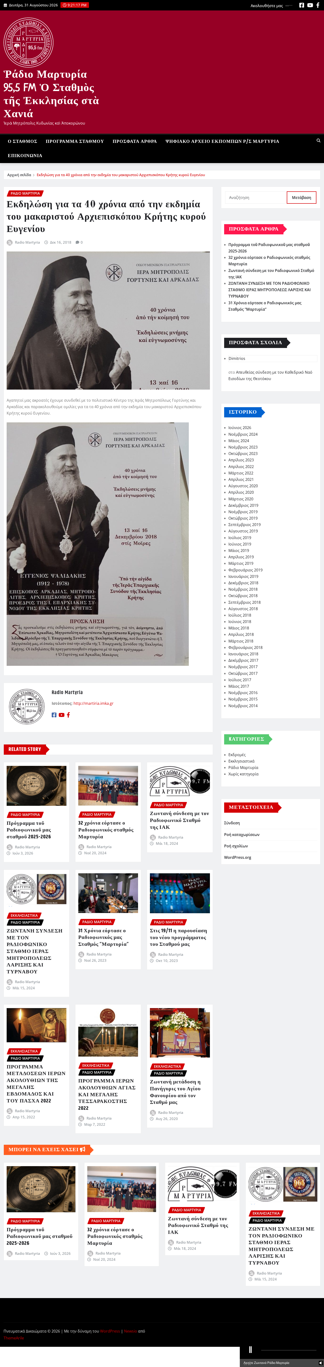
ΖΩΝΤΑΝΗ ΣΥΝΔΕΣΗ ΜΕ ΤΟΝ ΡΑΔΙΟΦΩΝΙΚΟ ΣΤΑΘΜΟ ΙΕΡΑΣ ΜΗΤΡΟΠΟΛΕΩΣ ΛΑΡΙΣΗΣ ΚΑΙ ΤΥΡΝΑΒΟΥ (35, 951)
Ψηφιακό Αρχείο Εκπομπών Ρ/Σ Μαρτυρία (222, 141)
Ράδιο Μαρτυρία (243, 767)
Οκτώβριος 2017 (243, 673)
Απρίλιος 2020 (241, 492)
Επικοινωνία (25, 155)
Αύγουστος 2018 (243, 608)
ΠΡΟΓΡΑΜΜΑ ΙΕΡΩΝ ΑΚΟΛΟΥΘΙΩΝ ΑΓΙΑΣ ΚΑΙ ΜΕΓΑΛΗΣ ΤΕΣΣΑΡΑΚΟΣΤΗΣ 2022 (107, 1094)
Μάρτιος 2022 (240, 473)
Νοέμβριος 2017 (243, 666)
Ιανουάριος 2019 (243, 576)
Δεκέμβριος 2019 (243, 505)
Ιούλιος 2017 (239, 679)
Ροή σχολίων (236, 846)
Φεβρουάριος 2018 (245, 647)
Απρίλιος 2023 (241, 460)
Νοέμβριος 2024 (243, 434)
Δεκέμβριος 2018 (243, 582)
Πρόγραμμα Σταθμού (75, 141)
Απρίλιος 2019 (241, 557)
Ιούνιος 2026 (239, 427)
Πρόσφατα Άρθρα (135, 141)
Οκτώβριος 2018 (243, 595)
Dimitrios (237, 358)
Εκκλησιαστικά (241, 761)
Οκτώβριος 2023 (243, 453)
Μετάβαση (301, 197)
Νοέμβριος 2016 (243, 692)
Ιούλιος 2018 (239, 615)
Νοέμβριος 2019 (243, 511)
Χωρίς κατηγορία (243, 774)
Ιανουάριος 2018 (243, 654)
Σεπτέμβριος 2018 (244, 602)
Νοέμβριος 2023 (243, 447)
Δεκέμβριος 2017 (243, 660)
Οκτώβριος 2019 (243, 518)
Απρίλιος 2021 (241, 479)
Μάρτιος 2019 (240, 563)
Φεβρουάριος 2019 (245, 570)
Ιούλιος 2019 (239, 537)
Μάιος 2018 (238, 628)
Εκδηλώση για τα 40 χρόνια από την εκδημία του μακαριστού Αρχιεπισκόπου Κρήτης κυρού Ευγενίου (121, 174)
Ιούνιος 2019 (239, 544)
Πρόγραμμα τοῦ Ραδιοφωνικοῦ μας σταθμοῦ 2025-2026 (29, 830)
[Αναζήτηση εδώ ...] (318, 140)
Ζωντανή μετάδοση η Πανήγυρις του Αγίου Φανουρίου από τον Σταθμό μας (175, 1092)
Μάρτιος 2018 (240, 641)
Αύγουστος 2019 (243, 531)
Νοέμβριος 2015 (243, 699)
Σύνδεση (232, 823)
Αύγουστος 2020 (243, 485)
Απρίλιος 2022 (241, 466)
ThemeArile (14, 1338)
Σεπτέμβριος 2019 (244, 524)
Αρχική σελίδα (19, 174)
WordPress (110, 1331)
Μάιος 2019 (238, 550)
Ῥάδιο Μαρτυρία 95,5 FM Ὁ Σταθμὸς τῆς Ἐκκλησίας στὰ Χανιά (51, 93)
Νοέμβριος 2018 (243, 589)
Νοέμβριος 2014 (243, 705)
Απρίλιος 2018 (241, 634)
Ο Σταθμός (22, 141)
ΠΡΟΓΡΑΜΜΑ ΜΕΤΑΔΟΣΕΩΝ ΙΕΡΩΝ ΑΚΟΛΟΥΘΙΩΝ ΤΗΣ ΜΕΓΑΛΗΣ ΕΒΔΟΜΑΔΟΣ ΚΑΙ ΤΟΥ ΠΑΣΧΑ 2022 (36, 1084)
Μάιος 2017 (238, 686)
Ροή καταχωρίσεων (241, 834)
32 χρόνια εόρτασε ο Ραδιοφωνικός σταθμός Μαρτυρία (106, 830)
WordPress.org (237, 857)
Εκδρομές (237, 754)
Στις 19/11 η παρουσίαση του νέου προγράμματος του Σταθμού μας (178, 937)
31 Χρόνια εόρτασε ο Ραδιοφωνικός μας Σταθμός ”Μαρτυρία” (103, 937)
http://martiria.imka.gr (94, 703)
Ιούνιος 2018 (239, 621)
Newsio (130, 1331)
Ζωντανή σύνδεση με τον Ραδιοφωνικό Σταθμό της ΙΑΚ (179, 820)
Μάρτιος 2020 (240, 499)
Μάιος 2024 (238, 440)
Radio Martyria (27, 242)
